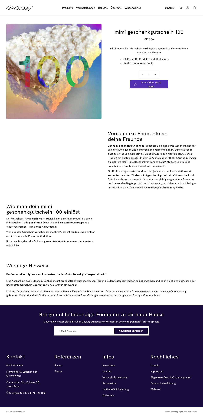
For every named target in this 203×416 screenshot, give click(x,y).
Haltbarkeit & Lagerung (115, 389)
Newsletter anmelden (131, 330)
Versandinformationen (115, 377)
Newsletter (108, 365)
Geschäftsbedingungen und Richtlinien (180, 412)
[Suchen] (180, 7)
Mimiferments (19, 411)
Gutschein (108, 395)
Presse (58, 371)
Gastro (58, 365)
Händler (106, 371)
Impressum (157, 371)
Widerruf (156, 389)
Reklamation (109, 383)
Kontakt (15, 356)
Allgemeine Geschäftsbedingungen (171, 377)
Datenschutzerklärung (163, 383)
